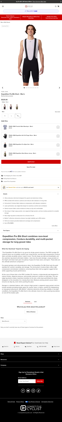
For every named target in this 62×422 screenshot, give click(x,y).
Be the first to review (7, 96)
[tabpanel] (31, 318)
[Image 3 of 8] (28, 88)
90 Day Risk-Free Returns (9, 178)
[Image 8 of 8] (38, 88)
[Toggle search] (55, 6)
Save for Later (31, 167)
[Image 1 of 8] (24, 88)
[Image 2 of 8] (26, 88)
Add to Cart (31, 162)
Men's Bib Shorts (5, 22)
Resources (4, 359)
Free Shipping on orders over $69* (13, 176)
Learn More (54, 225)
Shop (2, 354)
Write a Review (31, 312)
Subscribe (40, 381)
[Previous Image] (3, 88)
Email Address (22, 378)
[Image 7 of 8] (36, 88)
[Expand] (58, 187)
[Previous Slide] (1, 1)
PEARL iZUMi (4, 91)
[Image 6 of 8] (34, 88)
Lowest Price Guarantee (10, 181)
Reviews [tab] (27, 301)
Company (3, 365)
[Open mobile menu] (3, 6)
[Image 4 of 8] (30, 88)
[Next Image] (59, 88)
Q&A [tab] (35, 302)
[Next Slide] (61, 1)
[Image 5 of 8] (32, 88)
